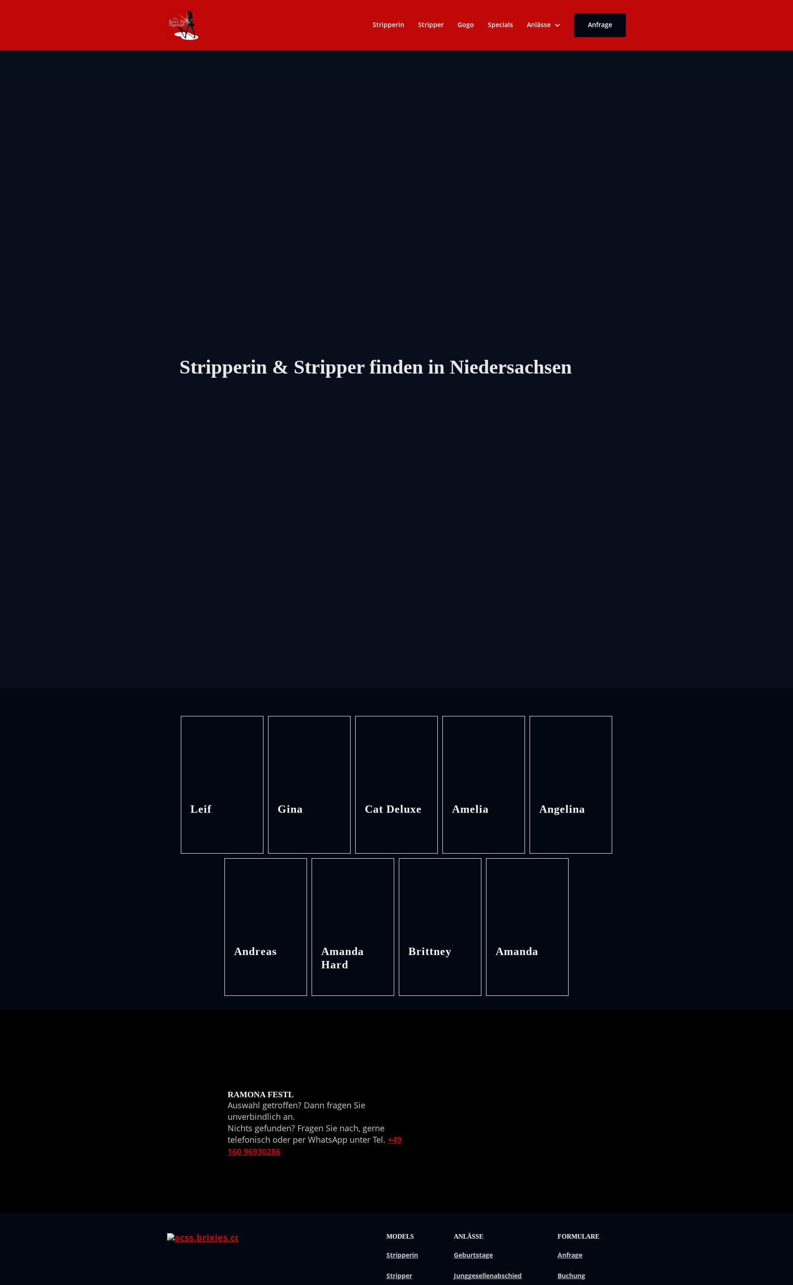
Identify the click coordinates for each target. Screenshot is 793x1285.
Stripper (431, 25)
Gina (290, 809)
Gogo (466, 25)
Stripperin (388, 25)
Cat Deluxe (393, 809)
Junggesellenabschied (488, 1276)
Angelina (562, 809)
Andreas (255, 951)
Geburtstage (473, 1255)
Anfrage (600, 25)
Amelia (470, 809)
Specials (500, 25)
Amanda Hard (342, 958)
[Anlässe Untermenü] (557, 25)
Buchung (571, 1276)
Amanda (517, 951)
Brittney (430, 951)
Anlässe (539, 25)
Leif (201, 809)
